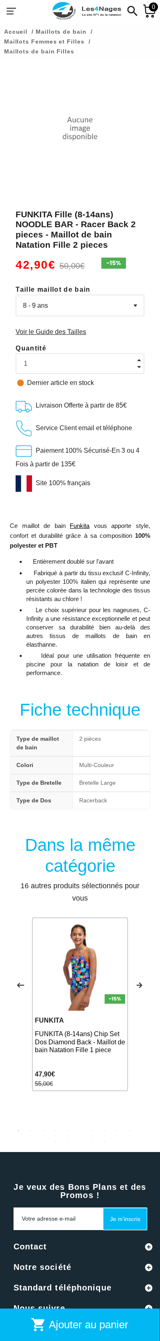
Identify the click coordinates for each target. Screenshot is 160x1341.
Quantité (31, 348)
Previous (20, 985)
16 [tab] (105, 1142)
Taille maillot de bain (53, 289)
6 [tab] (80, 1131)
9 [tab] (117, 1131)
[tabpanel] (80, 1004)
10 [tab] (129, 1131)
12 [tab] (55, 1142)
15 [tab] (92, 1142)
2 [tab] (31, 1131)
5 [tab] (68, 1131)
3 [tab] (43, 1131)
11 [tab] (141, 1131)
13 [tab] (68, 1142)
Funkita (79, 525)
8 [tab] (105, 1131)
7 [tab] (92, 1131)
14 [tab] (80, 1142)
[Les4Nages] (86, 11)
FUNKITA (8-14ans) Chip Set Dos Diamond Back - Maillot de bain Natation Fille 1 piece (80, 1041)
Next (139, 985)
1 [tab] (18, 1131)
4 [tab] (55, 1131)
